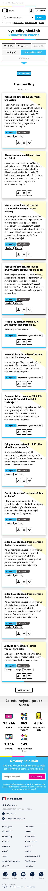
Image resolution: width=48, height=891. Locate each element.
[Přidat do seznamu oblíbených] (29, 142)
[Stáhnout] (18, 142)
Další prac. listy (24, 690)
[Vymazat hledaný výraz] (32, 17)
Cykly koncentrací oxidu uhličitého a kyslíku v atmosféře (23, 446)
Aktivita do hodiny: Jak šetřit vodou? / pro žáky (20, 647)
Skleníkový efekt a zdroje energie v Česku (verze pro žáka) (23, 595)
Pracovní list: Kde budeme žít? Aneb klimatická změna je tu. (23, 356)
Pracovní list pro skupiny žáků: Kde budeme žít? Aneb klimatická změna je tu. (23, 399)
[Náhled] (24, 142)
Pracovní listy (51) (33, 52)
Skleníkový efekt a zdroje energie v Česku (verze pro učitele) (23, 543)
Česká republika (31, 23)
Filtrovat (26, 73)
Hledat (40, 17)
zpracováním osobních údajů (24, 789)
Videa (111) (23, 46)
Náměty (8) (11, 52)
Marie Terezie (19, 23)
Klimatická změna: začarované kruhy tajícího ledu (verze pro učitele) (21, 208)
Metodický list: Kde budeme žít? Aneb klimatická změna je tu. (21, 323)
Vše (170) (8, 46)
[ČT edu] (8, 11)
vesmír (41, 23)
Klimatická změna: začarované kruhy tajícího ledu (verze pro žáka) (23, 268)
